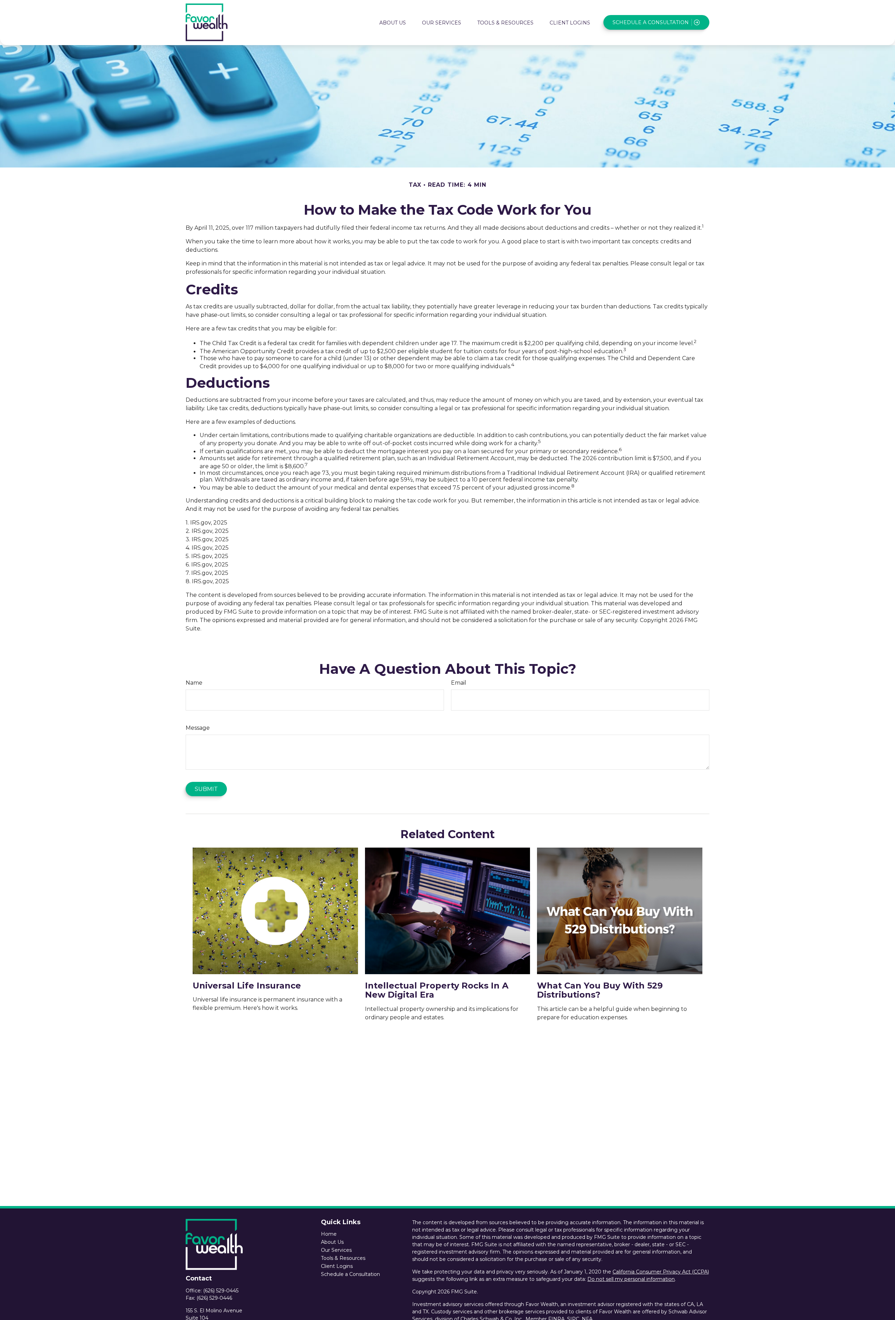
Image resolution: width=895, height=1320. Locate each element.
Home (329, 1234)
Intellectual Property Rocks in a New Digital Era (436, 990)
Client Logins (337, 1266)
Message (198, 728)
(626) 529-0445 (220, 1290)
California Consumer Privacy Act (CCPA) (661, 1272)
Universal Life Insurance (247, 985)
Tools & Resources (343, 1258)
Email (458, 682)
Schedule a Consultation (350, 1274)
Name (194, 682)
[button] (393, 22)
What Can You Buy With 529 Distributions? (600, 990)
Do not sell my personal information (631, 1279)
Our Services (336, 1250)
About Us (332, 1242)
